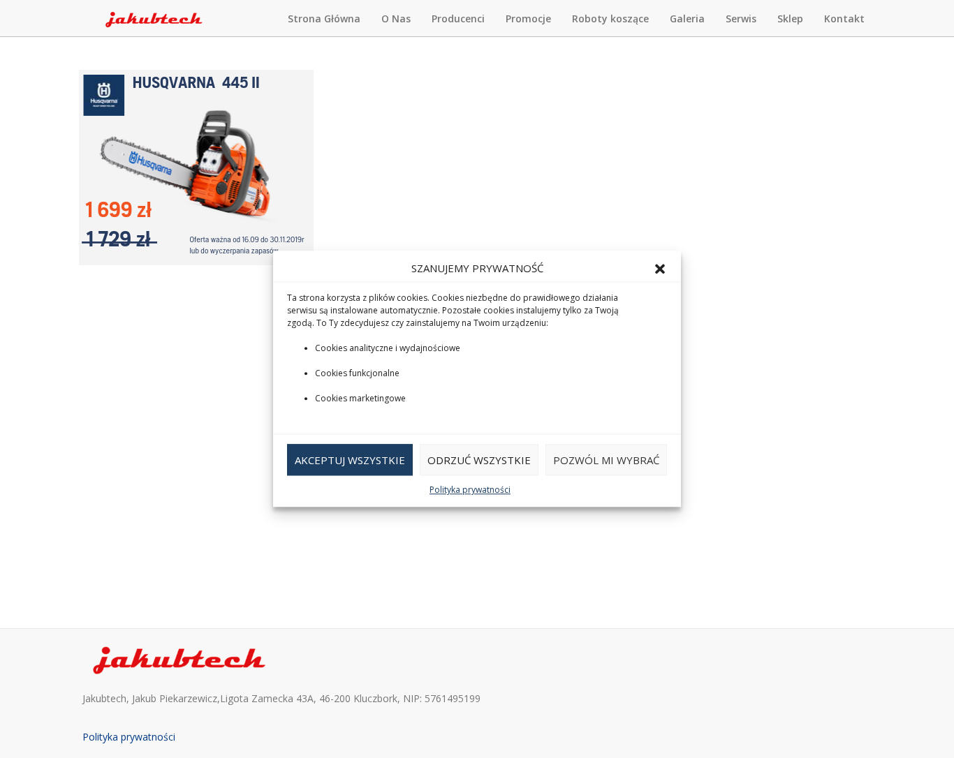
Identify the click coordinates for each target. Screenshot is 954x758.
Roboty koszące (610, 18)
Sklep (790, 18)
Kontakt (844, 18)
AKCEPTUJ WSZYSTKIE (350, 460)
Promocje (528, 18)
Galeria (687, 18)
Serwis (741, 18)
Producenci (458, 18)
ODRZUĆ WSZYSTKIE (479, 460)
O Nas (396, 18)
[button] (660, 269)
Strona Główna (324, 18)
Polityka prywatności (470, 490)
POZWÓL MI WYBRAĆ (606, 460)
